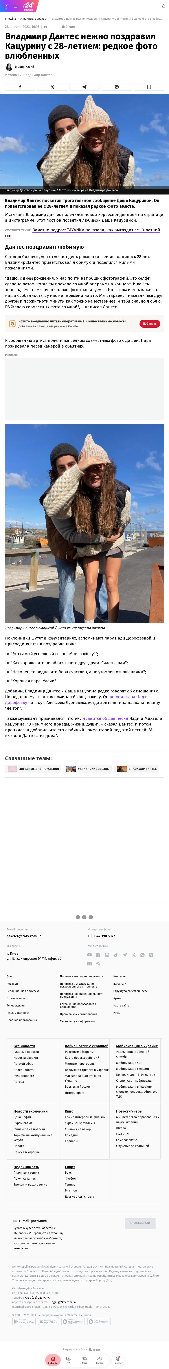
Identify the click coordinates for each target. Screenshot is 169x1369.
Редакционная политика (23, 991)
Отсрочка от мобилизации (135, 1081)
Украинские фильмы (80, 1123)
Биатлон (71, 1191)
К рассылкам (140, 1223)
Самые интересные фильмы (85, 1117)
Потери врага (74, 1093)
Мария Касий (24, 66)
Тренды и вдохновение (30, 1185)
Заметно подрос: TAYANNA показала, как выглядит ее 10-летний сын (82, 232)
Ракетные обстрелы (79, 1052)
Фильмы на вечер (78, 1129)
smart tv (73, 1321)
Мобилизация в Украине (137, 1046)
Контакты (119, 976)
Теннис (70, 1185)
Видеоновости (24, 1070)
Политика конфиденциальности (81, 976)
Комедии (71, 1135)
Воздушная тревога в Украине (87, 1070)
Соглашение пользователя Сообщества (78, 1005)
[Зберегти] (149, 86)
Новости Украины (26, 1058)
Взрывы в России (77, 1087)
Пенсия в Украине (27, 1152)
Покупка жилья (25, 1178)
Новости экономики (31, 1111)
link (89, 955)
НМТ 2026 (123, 1134)
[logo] (28, 6)
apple (48, 1321)
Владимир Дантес (37, 75)
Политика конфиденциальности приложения (81, 995)
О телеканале (16, 998)
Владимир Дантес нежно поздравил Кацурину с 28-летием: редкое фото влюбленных (107, 18)
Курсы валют (23, 1123)
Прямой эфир (23, 1064)
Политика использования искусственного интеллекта (78, 985)
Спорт (70, 1167)
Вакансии (119, 983)
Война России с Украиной (86, 1046)
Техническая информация (77, 1021)
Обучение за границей (132, 1146)
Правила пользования (22, 1020)
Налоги (19, 1146)
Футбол (70, 1178)
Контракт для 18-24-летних (135, 1075)
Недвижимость (26, 1167)
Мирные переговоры (80, 1064)
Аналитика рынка (26, 1172)
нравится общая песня (104, 718)
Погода (19, 1082)
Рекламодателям (18, 1013)
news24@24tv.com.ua (24, 936)
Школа (121, 1128)
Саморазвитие (126, 1140)
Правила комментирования (78, 1014)
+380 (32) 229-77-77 (37, 1297)
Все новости (24, 1046)
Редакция (13, 983)
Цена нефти (22, 1117)
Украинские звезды (33, 18)
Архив (117, 998)
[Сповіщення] (163, 6)
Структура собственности (130, 991)
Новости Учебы (129, 1111)
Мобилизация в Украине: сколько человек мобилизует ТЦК (137, 1092)
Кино (69, 1111)
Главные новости (26, 1052)
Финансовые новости (29, 1129)
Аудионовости (24, 1076)
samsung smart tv (99, 1321)
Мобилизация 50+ (129, 1063)
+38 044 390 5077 (101, 936)
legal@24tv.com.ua (63, 1302)
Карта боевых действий (82, 1058)
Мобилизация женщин (132, 1069)
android (24, 1321)
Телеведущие (16, 1005)
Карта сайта (121, 1005)
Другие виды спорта (79, 1197)
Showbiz (11, 18)
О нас (10, 976)
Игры (116, 1013)
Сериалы (71, 1141)
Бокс (68, 1172)
